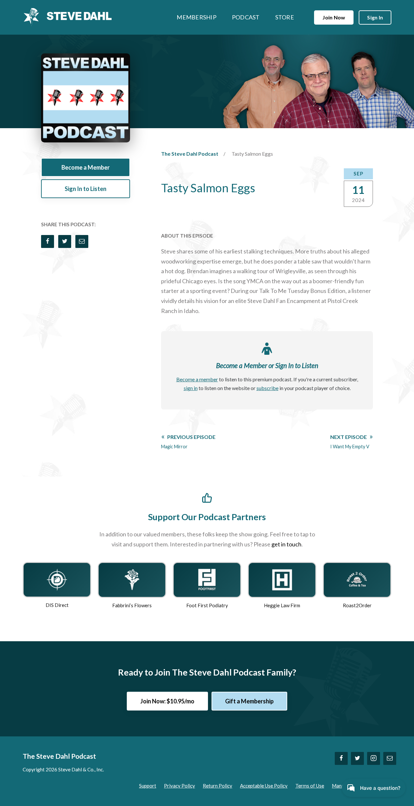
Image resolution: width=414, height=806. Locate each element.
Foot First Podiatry (207, 605)
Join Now (333, 17)
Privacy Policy (179, 786)
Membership (196, 17)
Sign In (375, 17)
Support (147, 786)
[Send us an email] (389, 758)
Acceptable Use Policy (264, 786)
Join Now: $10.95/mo (167, 701)
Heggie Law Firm (282, 605)
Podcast (246, 17)
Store (284, 17)
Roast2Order (357, 605)
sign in (191, 388)
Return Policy (217, 786)
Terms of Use (309, 786)
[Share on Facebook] (47, 241)
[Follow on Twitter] (357, 758)
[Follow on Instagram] (373, 758)
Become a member (197, 379)
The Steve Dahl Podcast (189, 154)
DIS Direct (57, 605)
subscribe (267, 388)
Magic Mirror (188, 441)
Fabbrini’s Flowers (132, 605)
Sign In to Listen (85, 188)
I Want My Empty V (349, 441)
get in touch (286, 544)
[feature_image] (57, 579)
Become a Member (85, 167)
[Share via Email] (81, 241)
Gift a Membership (249, 701)
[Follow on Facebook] (341, 758)
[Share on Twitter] (64, 241)
